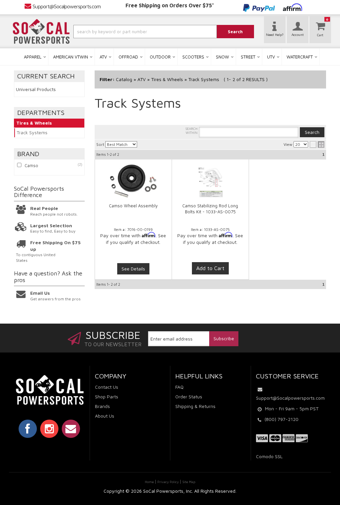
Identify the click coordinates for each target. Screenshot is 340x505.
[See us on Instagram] (49, 429)
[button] (133, 31)
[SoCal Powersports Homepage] (41, 31)
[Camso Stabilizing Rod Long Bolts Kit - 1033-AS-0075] (210, 184)
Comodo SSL (269, 456)
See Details (133, 268)
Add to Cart (210, 268)
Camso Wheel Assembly (133, 205)
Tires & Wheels (34, 123)
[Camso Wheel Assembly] (133, 181)
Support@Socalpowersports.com (67, 6)
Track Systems (32, 132)
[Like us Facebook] (28, 429)
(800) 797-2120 (281, 419)
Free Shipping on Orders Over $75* (170, 5)
